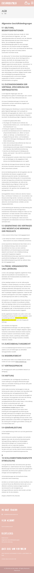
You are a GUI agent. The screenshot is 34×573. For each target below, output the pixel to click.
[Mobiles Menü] (31, 3)
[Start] (2, 13)
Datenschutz (5, 538)
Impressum (17, 570)
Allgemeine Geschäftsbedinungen (11, 540)
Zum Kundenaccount (7, 526)
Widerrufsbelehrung (20, 361)
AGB (5, 13)
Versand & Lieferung (7, 542)
